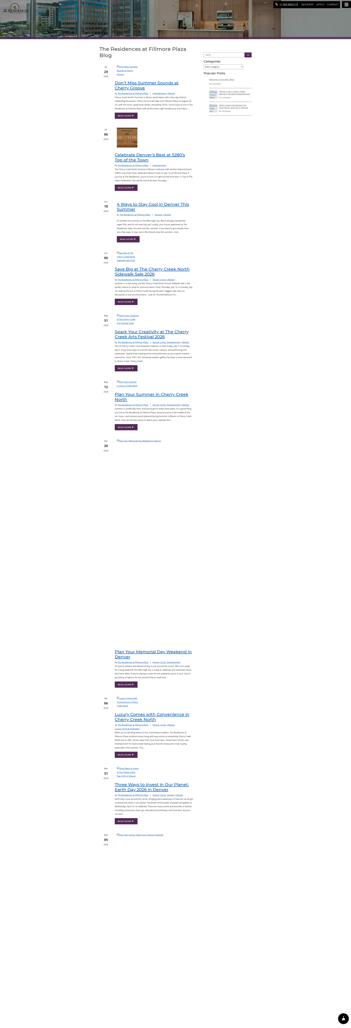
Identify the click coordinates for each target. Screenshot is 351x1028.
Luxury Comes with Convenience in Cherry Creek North (152, 717)
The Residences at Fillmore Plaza (133, 93)
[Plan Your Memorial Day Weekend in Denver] (128, 542)
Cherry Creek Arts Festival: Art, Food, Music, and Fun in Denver (233, 106)
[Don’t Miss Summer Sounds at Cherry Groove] (128, 70)
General (158, 214)
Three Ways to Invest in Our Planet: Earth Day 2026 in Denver (152, 787)
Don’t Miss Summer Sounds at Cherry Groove (147, 85)
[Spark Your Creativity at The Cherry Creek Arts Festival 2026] (128, 319)
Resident (308, 4)
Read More (125, 115)
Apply (320, 4)
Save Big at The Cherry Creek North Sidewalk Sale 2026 (152, 272)
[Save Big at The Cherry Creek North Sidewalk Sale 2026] (128, 256)
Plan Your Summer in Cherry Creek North (151, 397)
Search (208, 55)
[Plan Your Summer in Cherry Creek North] (128, 384)
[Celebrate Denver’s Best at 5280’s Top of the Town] (127, 138)
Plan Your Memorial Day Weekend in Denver (153, 654)
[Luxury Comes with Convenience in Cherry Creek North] (128, 702)
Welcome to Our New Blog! (221, 79)
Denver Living (159, 279)
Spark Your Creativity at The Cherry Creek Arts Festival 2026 (152, 334)
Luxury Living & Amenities (127, 728)
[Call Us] (333, 1018)
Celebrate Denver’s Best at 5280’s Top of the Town (150, 157)
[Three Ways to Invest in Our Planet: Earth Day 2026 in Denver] (128, 772)
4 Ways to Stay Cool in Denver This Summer (153, 207)
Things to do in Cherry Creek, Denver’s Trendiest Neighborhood (234, 92)
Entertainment (159, 93)
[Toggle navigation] (346, 4)
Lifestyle (171, 93)
